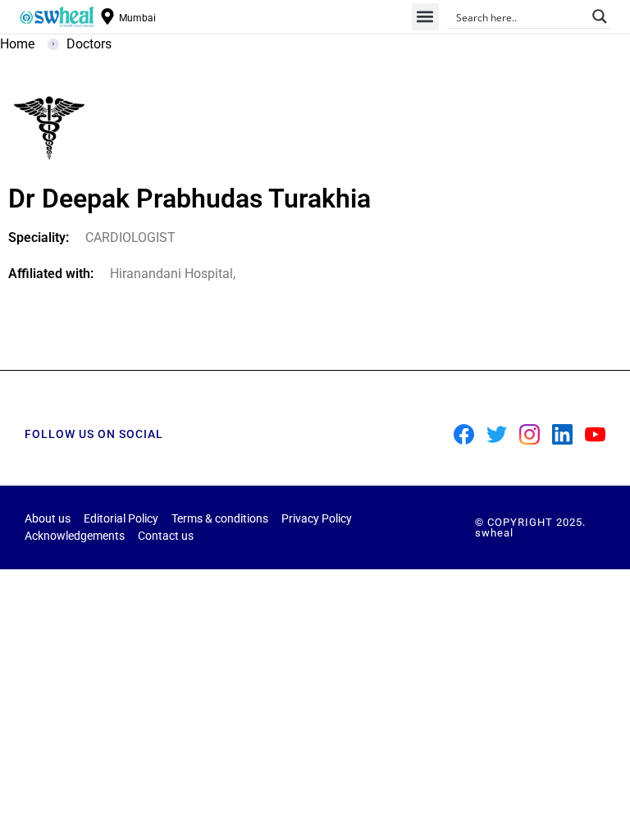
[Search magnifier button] (599, 16)
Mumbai (137, 18)
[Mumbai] (107, 16)
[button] (425, 16)
